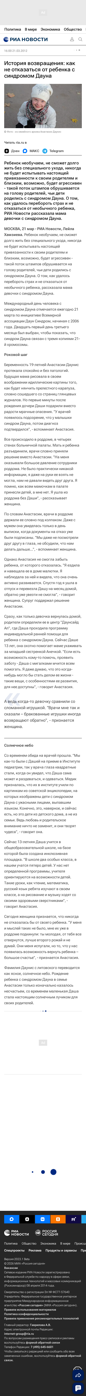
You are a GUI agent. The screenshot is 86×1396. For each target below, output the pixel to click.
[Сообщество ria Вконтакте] (42, 1219)
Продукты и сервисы (61, 1250)
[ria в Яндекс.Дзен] (27, 1219)
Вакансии (11, 1268)
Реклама (35, 1250)
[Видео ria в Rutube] (73, 1219)
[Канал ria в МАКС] (11, 1219)
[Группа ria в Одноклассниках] (58, 1219)
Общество (29, 1243)
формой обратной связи (43, 1342)
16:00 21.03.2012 (15, 50)
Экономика (48, 1243)
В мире (65, 1243)
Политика (11, 1243)
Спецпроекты (14, 1250)
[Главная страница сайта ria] (25, 39)
